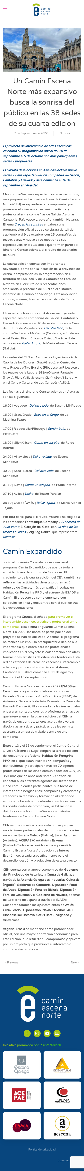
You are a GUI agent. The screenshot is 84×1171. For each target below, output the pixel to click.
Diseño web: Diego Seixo (69, 1161)
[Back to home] (42, 10)
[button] (5, 10)
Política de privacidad (42, 1149)
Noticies (65, 133)
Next (74, 962)
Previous (12, 962)
